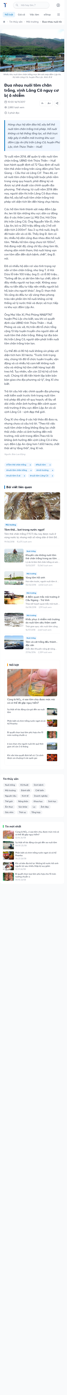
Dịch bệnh (38, 785)
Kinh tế (25, 796)
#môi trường (42, 470)
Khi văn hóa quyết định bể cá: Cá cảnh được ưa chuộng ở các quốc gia (25, 756)
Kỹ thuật (24, 785)
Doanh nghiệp (40, 796)
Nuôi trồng (10, 785)
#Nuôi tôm (41, 464)
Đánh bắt (25, 790)
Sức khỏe (23, 807)
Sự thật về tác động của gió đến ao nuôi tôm (26, 710)
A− (42, 103)
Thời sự (22, 812)
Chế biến (39, 790)
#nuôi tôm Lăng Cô (39, 475)
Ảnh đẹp (45, 807)
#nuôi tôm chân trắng (16, 470)
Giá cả (21, 14)
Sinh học (52, 801)
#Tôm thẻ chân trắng (16, 464)
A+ (49, 103)
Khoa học (38, 801)
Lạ (34, 807)
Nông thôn (23, 801)
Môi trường (32, 21)
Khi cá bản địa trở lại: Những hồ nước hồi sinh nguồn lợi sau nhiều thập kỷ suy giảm (36, 864)
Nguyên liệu (10, 796)
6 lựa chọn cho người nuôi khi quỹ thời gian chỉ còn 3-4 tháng (25, 745)
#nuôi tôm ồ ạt (13, 475)
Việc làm (34, 14)
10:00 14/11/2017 (16, 101)
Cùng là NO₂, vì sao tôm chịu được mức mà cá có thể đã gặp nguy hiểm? (37, 833)
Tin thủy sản (16, 21)
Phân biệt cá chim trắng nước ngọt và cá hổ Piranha (26, 722)
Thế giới (9, 801)
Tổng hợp (35, 812)
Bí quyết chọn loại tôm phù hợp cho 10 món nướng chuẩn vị (25, 733)
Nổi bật (9, 14)
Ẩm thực (9, 807)
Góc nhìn (9, 812)
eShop (47, 14)
